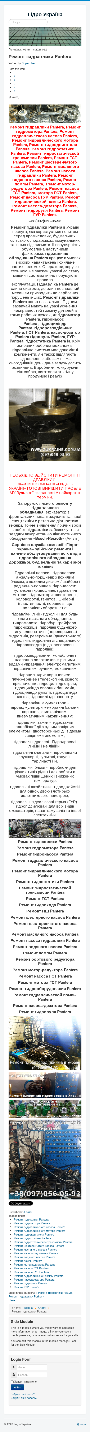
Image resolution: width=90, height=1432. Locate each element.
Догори (81, 1424)
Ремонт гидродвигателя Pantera (34, 1234)
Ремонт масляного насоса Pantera (35, 1249)
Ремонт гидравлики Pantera (31, 1219)
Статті (28, 1212)
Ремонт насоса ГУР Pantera (31, 1272)
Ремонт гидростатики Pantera (32, 1238)
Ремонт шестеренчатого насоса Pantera (39, 1246)
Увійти (17, 1387)
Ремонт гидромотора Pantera (32, 1223)
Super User (28, 63)
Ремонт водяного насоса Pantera (34, 1257)
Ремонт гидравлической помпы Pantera (38, 1276)
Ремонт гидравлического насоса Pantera (39, 1227)
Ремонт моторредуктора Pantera (34, 1264)
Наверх (13, 1300)
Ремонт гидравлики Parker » (26, 1296)
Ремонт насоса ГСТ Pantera (31, 1268)
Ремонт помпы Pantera (28, 1261)
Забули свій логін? (23, 1394)
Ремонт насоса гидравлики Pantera (36, 1253)
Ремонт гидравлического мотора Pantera (39, 1231)
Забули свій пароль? (24, 1398)
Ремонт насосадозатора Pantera (34, 1279)
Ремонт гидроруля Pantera (30, 1283)
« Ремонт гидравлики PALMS (54, 1293)
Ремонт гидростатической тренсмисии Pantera (43, 1242)
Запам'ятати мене (25, 1381)
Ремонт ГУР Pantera (26, 1287)
